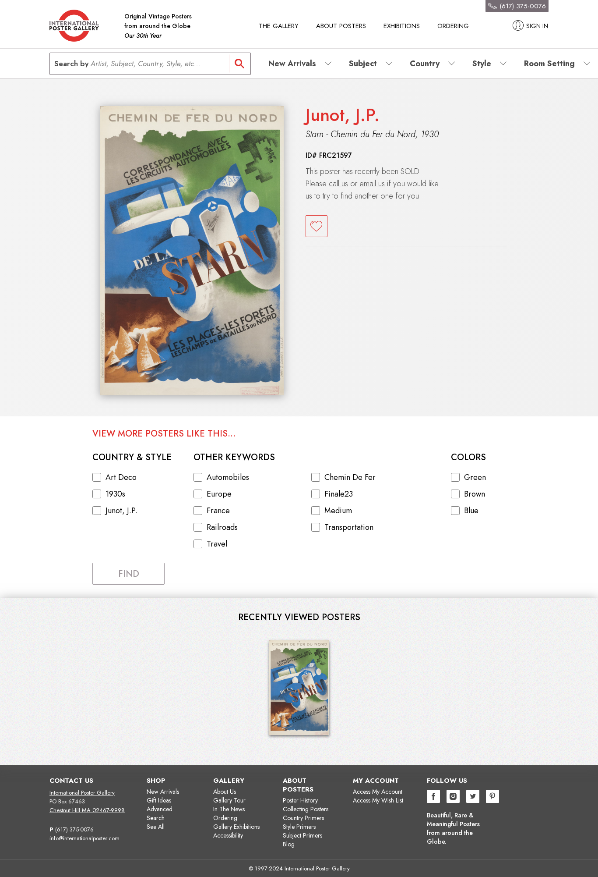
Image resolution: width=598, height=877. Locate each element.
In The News (229, 809)
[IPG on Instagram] (453, 797)
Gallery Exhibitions (236, 826)
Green (475, 477)
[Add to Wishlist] (316, 226)
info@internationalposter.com (84, 838)
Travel (217, 544)
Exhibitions (401, 26)
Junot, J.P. (343, 115)
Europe (219, 494)
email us (372, 183)
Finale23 (338, 494)
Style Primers (299, 826)
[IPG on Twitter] (472, 797)
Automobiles (228, 477)
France (218, 510)
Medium (338, 510)
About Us (224, 791)
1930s (115, 494)
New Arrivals (163, 791)
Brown (474, 494)
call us (338, 183)
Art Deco (121, 477)
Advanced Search (159, 813)
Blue (471, 510)
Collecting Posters (305, 809)
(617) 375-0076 (74, 829)
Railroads (222, 527)
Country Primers (303, 817)
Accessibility (228, 835)
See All (156, 826)
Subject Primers (302, 835)
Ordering (453, 26)
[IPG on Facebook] (433, 797)
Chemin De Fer (350, 477)
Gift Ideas (159, 800)
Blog (289, 844)
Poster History (300, 800)
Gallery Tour (229, 800)
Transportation (348, 527)
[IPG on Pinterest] (492, 797)
